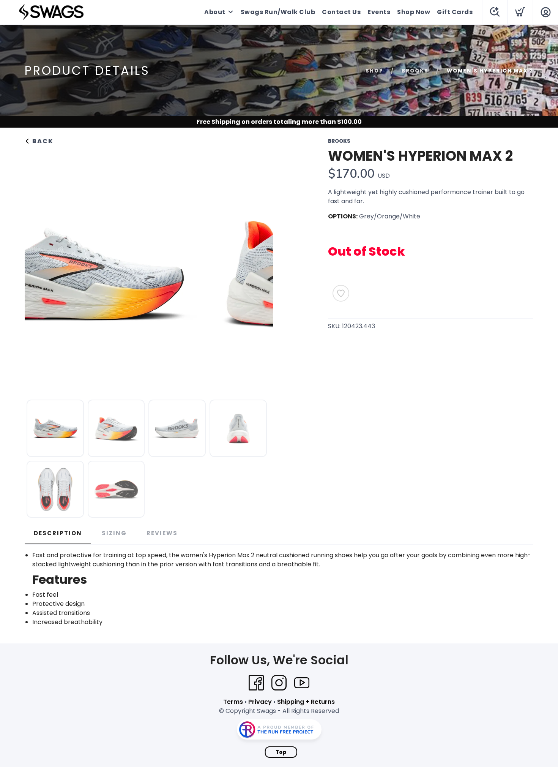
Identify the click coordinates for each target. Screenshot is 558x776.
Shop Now (413, 12)
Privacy (260, 701)
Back (42, 141)
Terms (233, 701)
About (214, 12)
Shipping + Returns (306, 701)
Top (281, 752)
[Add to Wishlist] (341, 293)
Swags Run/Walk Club (278, 12)
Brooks (415, 70)
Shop (374, 70)
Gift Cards (455, 12)
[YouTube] (301, 683)
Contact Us (341, 12)
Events (378, 12)
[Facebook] (256, 683)
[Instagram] (279, 683)
